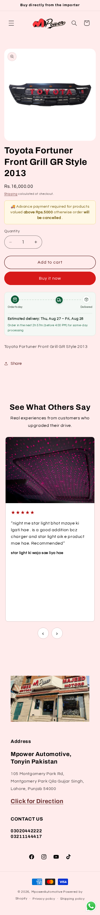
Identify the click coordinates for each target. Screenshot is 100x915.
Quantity (12, 231)
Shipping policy (72, 898)
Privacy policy (44, 898)
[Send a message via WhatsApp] (91, 906)
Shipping (11, 193)
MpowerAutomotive (47, 891)
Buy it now (50, 278)
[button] (11, 23)
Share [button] (16, 364)
